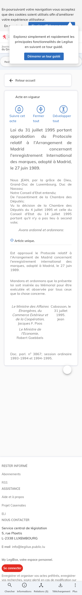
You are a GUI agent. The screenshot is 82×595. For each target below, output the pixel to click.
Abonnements (11, 474)
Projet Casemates (14, 505)
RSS (5, 482)
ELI (4, 514)
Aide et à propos (13, 497)
